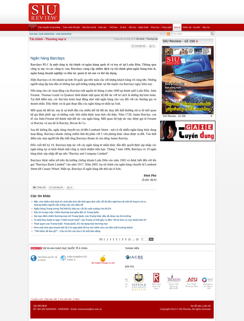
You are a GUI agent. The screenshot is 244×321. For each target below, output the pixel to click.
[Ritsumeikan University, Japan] (148, 281)
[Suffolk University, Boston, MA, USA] (131, 281)
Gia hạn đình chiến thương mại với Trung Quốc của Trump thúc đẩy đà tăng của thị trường (82, 216)
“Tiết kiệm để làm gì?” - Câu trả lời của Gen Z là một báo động (67, 231)
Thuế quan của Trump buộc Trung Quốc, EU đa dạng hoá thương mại (71, 223)
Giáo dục (102, 27)
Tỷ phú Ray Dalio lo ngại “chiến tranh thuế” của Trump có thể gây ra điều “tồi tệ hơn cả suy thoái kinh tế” (90, 220)
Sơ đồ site (196, 306)
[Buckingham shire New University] (201, 281)
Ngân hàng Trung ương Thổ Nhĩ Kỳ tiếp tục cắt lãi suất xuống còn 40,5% (72, 208)
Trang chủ (118, 39)
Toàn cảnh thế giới (71, 27)
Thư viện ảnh (65, 299)
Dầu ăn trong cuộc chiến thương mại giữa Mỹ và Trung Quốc (66, 212)
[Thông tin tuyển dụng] (187, 130)
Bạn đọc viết (51, 299)
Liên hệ (207, 306)
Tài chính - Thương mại (46, 39)
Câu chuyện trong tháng (49, 27)
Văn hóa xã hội (89, 27)
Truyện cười (37, 299)
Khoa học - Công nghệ (161, 27)
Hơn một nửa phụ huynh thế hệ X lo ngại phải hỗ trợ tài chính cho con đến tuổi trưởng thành (83, 227)
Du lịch (123, 27)
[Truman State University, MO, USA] (166, 281)
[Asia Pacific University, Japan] (184, 281)
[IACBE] (134, 257)
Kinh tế (177, 27)
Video (76, 299)
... (133, 239)
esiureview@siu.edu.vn (90, 309)
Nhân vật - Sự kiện (191, 27)
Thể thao (113, 27)
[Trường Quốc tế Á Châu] (40, 258)
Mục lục (206, 27)
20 (137, 239)
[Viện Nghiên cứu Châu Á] (69, 258)
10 (129, 239)
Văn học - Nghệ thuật (138, 27)
